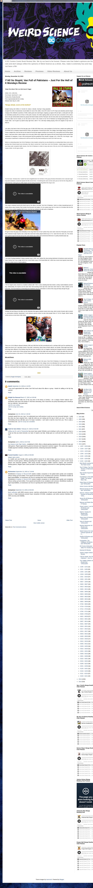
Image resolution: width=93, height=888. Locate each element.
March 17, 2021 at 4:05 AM (28, 397)
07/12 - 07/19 (84, 609)
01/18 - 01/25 (84, 671)
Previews (39, 71)
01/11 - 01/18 (84, 673)
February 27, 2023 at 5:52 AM (30, 429)
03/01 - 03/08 (84, 656)
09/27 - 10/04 (84, 581)
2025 (80, 419)
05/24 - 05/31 (84, 626)
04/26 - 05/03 (84, 636)
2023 (80, 424)
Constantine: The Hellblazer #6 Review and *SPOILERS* (86, 542)
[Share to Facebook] (28, 376)
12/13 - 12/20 (84, 451)
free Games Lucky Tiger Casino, (17, 444)
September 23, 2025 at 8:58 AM (25, 490)
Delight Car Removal (14, 397)
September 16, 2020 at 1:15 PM (21, 386)
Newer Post (8, 520)
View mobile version (39, 523)
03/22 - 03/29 (84, 648)
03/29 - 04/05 (84, 646)
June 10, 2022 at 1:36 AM (23, 414)
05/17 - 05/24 (84, 629)
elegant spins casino (13, 457)
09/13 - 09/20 (84, 586)
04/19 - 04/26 (84, 638)
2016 (80, 441)
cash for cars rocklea (14, 405)
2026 (80, 416)
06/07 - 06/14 (84, 621)
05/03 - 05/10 (84, 633)
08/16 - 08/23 (84, 596)
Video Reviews (53, 71)
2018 (80, 436)
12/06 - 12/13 (84, 453)
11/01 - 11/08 (84, 569)
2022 (80, 426)
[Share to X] (27, 376)
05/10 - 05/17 (84, 631)
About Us (68, 71)
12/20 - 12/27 (84, 448)
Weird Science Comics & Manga (84, 118)
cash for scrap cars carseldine (26, 421)
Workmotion (11, 471)
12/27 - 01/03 (84, 446)
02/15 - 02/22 (84, 661)
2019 (80, 434)
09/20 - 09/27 (84, 584)
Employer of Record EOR (23, 474)
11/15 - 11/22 (84, 461)
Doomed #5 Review (85, 550)
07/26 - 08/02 (84, 604)
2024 (80, 421)
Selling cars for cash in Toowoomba (18, 431)
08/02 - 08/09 (84, 601)
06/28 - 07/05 (84, 614)
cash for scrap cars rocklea (15, 407)
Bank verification (12, 492)
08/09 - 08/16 (84, 599)
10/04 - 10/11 (84, 579)
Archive (17, 71)
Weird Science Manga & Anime (84, 151)
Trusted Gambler (13, 455)
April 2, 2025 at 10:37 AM (23, 442)
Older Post (70, 520)
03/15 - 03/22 (84, 651)
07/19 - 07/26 (84, 606)
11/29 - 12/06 (84, 456)
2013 (80, 681)
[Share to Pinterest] (30, 376)
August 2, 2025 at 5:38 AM (26, 455)
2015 (80, 444)
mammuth (49, 879)
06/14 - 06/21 (84, 619)
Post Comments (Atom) (19, 527)
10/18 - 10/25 (84, 574)
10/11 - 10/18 (84, 576)
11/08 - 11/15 (84, 566)
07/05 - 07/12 (84, 611)
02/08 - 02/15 (84, 663)
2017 (80, 439)
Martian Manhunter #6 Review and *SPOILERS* (86, 527)
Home (7, 71)
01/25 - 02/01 (84, 668)
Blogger (62, 879)
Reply (9, 392)
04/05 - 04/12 (84, 643)
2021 (80, 429)
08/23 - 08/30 (84, 594)
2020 (80, 431)
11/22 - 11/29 (84, 458)
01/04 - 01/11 (84, 676)
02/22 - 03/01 (84, 658)
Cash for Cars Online (14, 429)
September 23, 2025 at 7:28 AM (25, 471)
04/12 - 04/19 (84, 641)
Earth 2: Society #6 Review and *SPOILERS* (85, 513)
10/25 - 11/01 (84, 571)
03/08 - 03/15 (84, 653)
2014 (80, 679)
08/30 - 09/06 (84, 591)
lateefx (10, 386)
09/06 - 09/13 (84, 589)
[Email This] (25, 376)
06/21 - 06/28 (84, 616)
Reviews (28, 71)
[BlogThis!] (26, 376)
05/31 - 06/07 (84, 624)
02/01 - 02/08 (84, 666)
